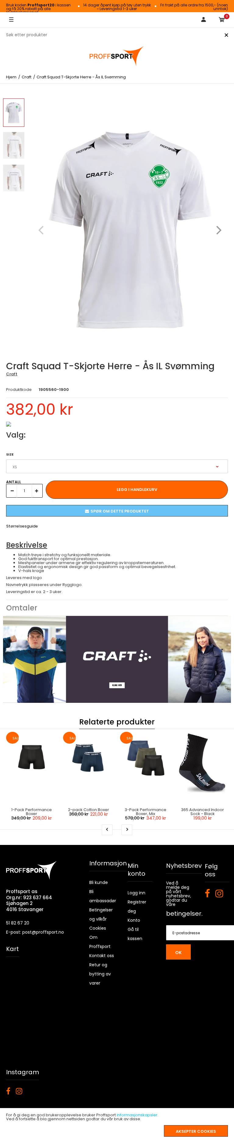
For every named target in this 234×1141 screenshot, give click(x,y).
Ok (178, 953)
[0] (222, 19)
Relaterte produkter (117, 722)
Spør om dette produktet (119, 511)
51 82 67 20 (17, 923)
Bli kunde (98, 882)
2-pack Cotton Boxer (88, 810)
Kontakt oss (101, 956)
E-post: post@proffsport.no (35, 932)
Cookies (97, 928)
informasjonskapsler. (137, 1115)
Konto (134, 920)
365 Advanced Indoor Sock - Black (202, 812)
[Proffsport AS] (117, 56)
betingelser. (184, 913)
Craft (11, 374)
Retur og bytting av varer (100, 974)
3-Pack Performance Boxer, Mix (145, 812)
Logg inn (136, 893)
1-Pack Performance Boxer (31, 812)
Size (9, 454)
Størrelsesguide (22, 526)
